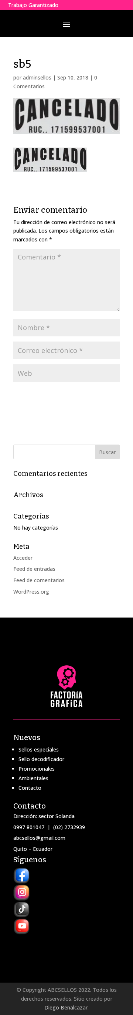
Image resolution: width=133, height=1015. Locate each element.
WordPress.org (31, 591)
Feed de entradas (34, 568)
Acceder (23, 557)
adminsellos (37, 77)
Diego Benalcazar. (66, 1007)
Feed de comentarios (39, 580)
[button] (50, 160)
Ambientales (33, 778)
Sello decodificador (41, 759)
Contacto (29, 787)
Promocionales (36, 768)
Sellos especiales (38, 749)
